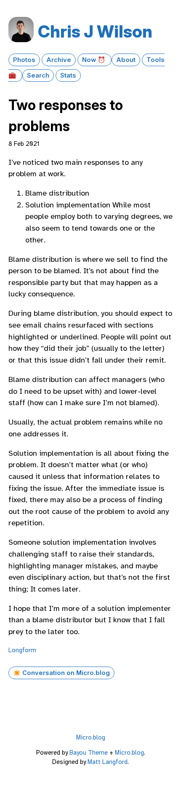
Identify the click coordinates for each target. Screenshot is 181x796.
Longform (22, 650)
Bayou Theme (88, 752)
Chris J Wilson (95, 31)
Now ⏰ (94, 60)
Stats (68, 75)
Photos (24, 60)
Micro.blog (90, 737)
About (126, 60)
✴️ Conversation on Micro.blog (61, 673)
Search (38, 75)
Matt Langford (108, 762)
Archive (58, 60)
